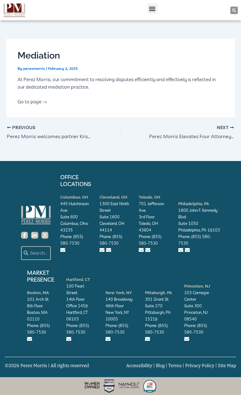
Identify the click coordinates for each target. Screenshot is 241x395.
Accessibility (139, 365)
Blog (160, 365)
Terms (175, 365)
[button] (152, 8)
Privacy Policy (199, 365)
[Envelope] (62, 249)
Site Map (227, 365)
